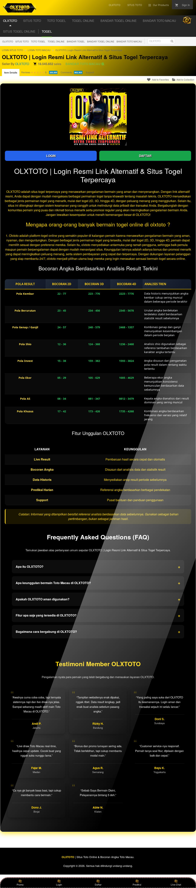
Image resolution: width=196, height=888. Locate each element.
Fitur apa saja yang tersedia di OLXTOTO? (98, 615)
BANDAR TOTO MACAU (129, 41)
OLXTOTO (7, 41)
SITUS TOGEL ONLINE (19, 31)
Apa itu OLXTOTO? (98, 567)
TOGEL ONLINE (56, 41)
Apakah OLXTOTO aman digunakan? (98, 599)
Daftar (98, 884)
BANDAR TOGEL (76, 41)
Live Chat (176, 884)
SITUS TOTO (22, 41)
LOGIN (51, 156)
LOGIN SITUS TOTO (12, 50)
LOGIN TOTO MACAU (39, 50)
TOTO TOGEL (38, 41)
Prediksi (137, 884)
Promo (20, 884)
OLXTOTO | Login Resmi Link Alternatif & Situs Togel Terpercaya (88, 50)
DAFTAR (145, 156)
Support (90, 72)
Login (59, 884)
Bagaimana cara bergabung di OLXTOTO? (98, 631)
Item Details (10, 72)
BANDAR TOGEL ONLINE (100, 41)
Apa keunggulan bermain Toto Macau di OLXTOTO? (98, 583)
